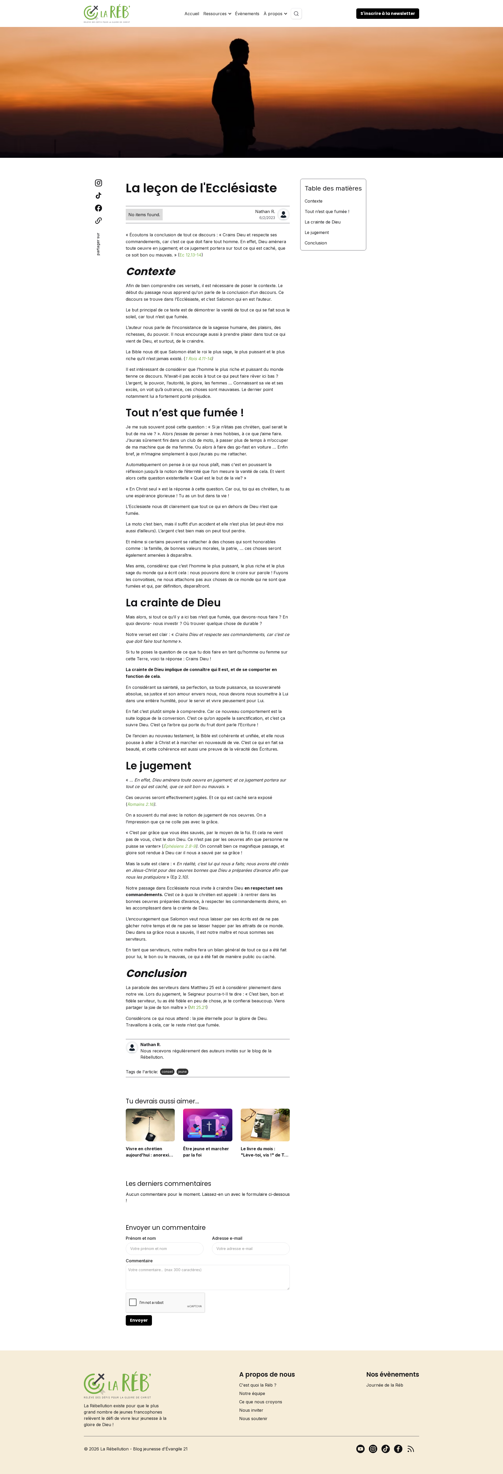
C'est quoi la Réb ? (257, 1385)
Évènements (247, 13)
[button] (217, 13)
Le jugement (317, 232)
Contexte (313, 201)
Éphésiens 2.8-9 (179, 846)
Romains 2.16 (140, 804)
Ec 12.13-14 (190, 255)
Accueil (191, 13)
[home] (107, 13)
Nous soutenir (253, 1418)
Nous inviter (251, 1410)
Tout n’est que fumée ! (327, 211)
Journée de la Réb (384, 1385)
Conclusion (316, 242)
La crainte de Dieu (323, 222)
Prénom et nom (141, 1238)
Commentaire (139, 1260)
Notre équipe (252, 1393)
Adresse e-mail (227, 1238)
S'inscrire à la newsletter (387, 13)
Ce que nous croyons (260, 1401)
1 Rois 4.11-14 (198, 358)
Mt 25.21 (198, 1007)
